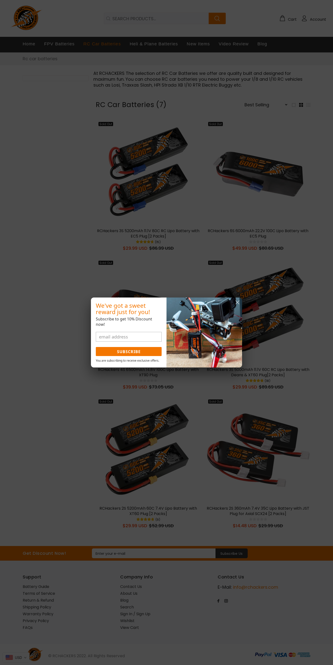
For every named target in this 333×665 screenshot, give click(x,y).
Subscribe (129, 351)
